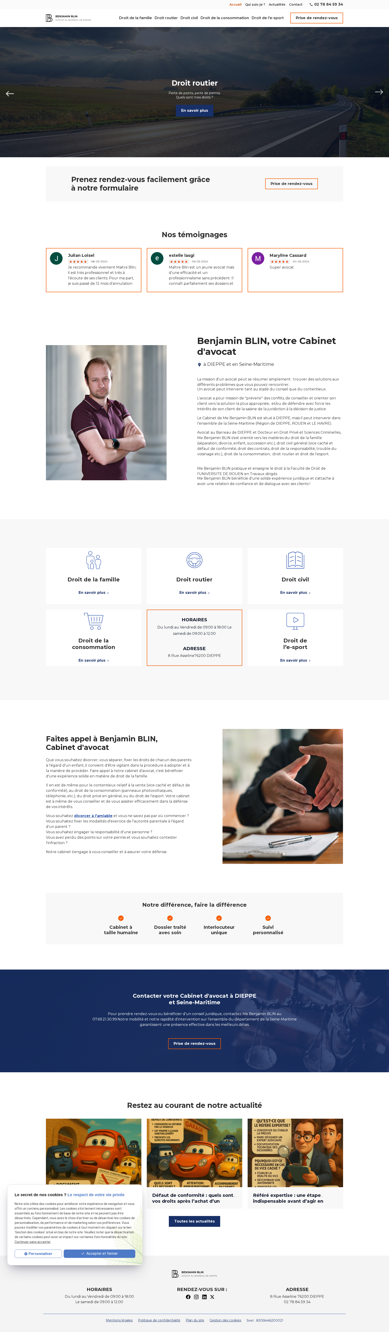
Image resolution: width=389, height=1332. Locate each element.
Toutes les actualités (194, 1221)
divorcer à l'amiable (93, 816)
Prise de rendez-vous (317, 18)
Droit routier (166, 18)
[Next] (379, 92)
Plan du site (195, 1320)
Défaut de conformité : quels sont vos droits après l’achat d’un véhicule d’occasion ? (192, 1201)
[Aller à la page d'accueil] (68, 18)
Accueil (235, 4)
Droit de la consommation (225, 18)
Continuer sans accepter (33, 1242)
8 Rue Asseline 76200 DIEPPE (297, 1296)
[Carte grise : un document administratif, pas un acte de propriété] (93, 1153)
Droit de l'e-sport (268, 18)
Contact (296, 4)
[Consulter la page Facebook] (188, 1296)
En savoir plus (194, 110)
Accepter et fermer (102, 1253)
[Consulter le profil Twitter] (212, 1296)
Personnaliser (40, 1254)
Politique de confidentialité (159, 1320)
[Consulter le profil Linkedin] (204, 1296)
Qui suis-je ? (255, 4)
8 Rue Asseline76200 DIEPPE (194, 655)
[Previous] (10, 92)
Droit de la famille (135, 18)
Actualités (277, 4)
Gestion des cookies (225, 1320)
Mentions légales (119, 1320)
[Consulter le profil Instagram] (196, 1296)
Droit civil (189, 18)
